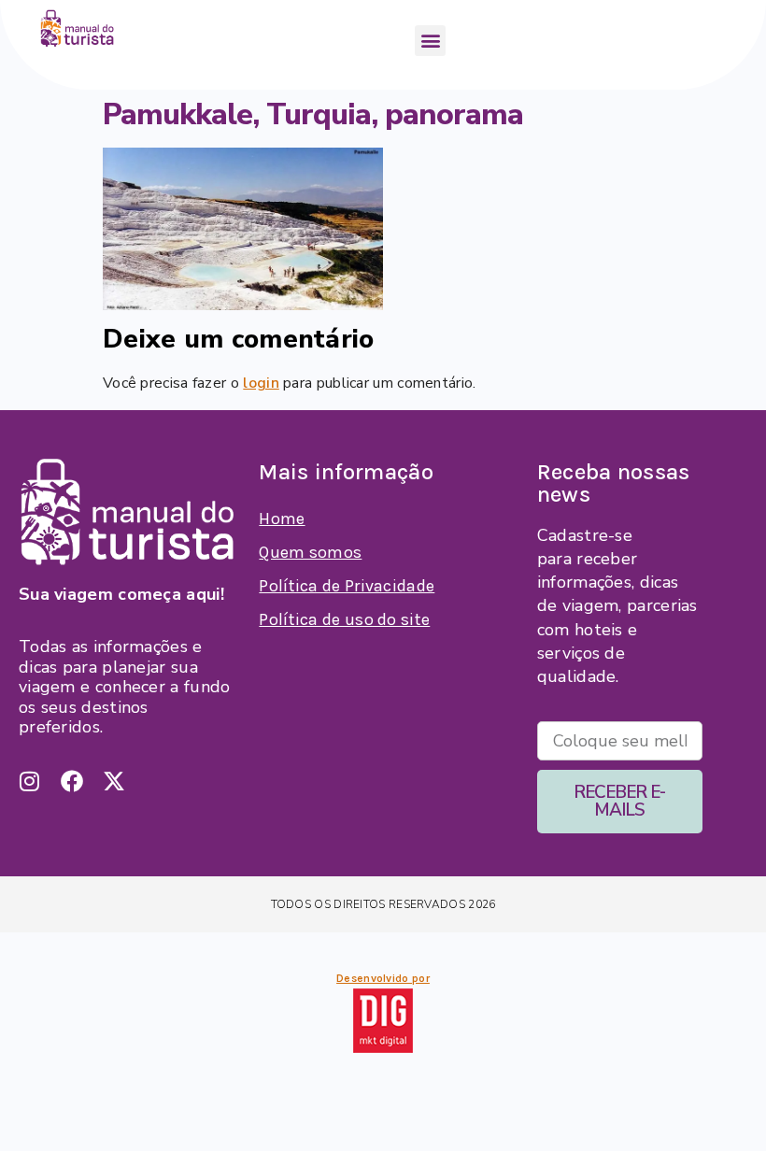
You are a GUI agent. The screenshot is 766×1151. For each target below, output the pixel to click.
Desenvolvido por (383, 978)
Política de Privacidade (346, 586)
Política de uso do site (344, 619)
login (261, 383)
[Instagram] (30, 781)
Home (282, 518)
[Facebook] (72, 781)
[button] (430, 40)
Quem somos (310, 552)
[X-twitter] (114, 781)
